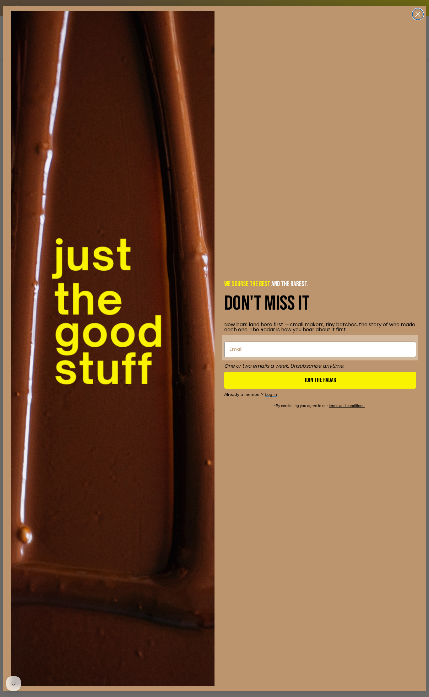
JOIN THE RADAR (320, 380)
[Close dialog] (417, 14)
